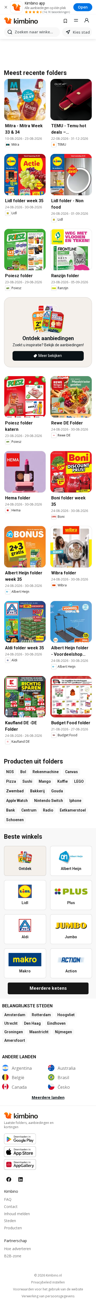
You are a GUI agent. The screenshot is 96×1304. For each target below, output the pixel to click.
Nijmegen (63, 1032)
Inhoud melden (17, 1213)
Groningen (13, 1032)
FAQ (7, 1199)
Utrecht (11, 1023)
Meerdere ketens (48, 988)
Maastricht (39, 1032)
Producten (13, 1227)
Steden (10, 1220)
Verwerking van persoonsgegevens (48, 1296)
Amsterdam (14, 1015)
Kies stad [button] (81, 32)
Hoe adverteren (17, 1248)
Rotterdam (41, 1015)
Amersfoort (14, 1040)
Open (83, 7)
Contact (11, 1206)
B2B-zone (12, 1255)
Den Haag (32, 1023)
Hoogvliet (66, 1015)
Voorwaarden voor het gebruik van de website (48, 1289)
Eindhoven (56, 1023)
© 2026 (48, 1275)
